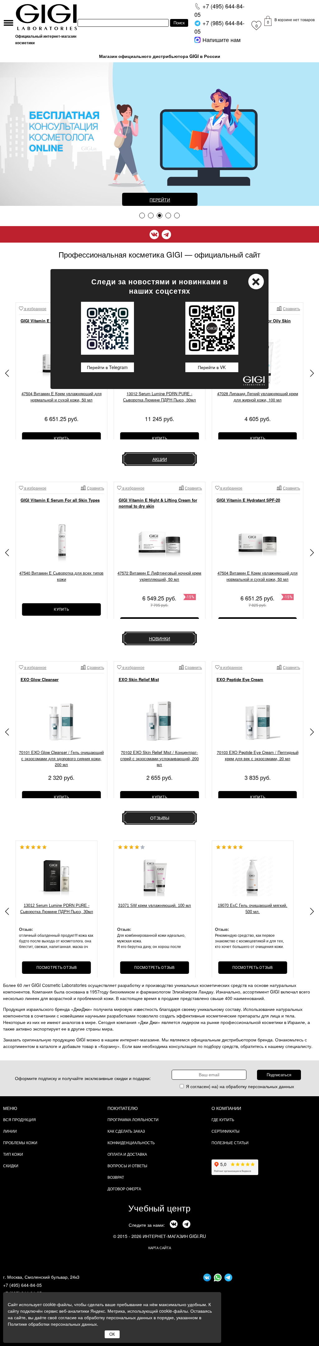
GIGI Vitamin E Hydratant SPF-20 (248, 500)
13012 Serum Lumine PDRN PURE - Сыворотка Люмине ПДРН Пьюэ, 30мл (159, 397)
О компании (226, 1108)
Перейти (160, 200)
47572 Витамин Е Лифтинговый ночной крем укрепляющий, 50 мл (159, 576)
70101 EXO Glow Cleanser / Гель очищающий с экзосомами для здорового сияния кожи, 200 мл (61, 758)
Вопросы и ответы (127, 1165)
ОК (112, 1334)
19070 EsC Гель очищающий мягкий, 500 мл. (252, 908)
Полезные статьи (230, 1142)
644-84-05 (219, 10)
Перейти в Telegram (107, 367)
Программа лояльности (133, 1119)
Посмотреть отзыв (56, 967)
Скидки (10, 1165)
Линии (10, 1131)
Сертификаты (226, 1131)
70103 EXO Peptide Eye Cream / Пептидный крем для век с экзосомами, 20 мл (257, 755)
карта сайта (159, 1247)
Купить (61, 438)
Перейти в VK (212, 367)
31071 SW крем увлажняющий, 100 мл (154, 905)
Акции (159, 459)
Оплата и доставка (127, 1154)
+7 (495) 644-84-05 (22, 1285)
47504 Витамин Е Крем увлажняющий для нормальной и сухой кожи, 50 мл (61, 397)
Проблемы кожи (20, 1142)
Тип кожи (13, 1154)
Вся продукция (19, 1119)
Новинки (159, 638)
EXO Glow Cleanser (40, 679)
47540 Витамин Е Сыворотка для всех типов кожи (61, 576)
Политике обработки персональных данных (52, 1324)
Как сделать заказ (126, 1131)
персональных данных (271, 1086)
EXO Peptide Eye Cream (240, 679)
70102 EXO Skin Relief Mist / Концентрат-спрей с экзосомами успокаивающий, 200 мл (159, 758)
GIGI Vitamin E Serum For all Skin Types (60, 500)
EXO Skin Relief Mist (139, 679)
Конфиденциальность (131, 1142)
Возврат (115, 1177)
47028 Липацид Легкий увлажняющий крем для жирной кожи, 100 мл (257, 397)
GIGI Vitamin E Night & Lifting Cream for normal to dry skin (158, 503)
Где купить (223, 1119)
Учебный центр (159, 1207)
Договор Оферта (124, 1188)
